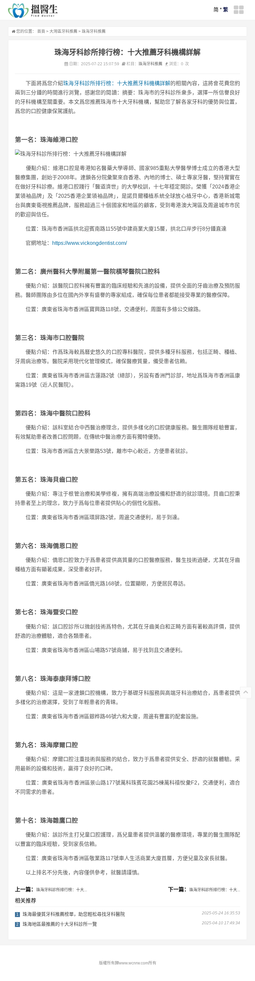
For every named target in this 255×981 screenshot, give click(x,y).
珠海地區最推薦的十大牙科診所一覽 (60, 924)
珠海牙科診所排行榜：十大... (61, 890)
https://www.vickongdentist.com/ (89, 243)
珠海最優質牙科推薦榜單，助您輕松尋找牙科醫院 (74, 914)
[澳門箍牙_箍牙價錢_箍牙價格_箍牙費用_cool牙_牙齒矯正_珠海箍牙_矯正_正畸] (33, 10)
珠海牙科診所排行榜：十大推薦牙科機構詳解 (116, 83)
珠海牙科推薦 (94, 31)
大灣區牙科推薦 (63, 31)
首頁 (41, 31)
